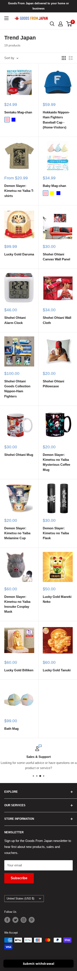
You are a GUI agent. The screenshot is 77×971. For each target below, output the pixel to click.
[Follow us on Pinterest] (32, 920)
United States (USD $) (20, 898)
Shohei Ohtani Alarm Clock (15, 320)
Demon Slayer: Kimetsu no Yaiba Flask (56, 533)
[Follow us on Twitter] (15, 920)
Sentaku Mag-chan (18, 112)
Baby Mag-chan (54, 186)
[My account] (60, 23)
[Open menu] (6, 18)
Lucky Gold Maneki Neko (57, 599)
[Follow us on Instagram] (24, 920)
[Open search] (52, 23)
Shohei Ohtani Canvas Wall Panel (56, 256)
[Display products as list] (71, 58)
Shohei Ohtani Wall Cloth (57, 320)
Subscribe (19, 878)
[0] (69, 23)
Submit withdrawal (38, 963)
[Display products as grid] (64, 58)
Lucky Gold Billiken (18, 670)
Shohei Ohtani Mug (18, 454)
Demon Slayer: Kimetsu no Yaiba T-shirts (19, 191)
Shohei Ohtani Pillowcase (53, 383)
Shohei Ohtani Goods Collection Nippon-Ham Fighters (17, 388)
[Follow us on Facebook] (7, 920)
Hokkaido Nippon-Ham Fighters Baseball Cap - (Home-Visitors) (56, 119)
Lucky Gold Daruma (19, 254)
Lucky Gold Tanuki (57, 670)
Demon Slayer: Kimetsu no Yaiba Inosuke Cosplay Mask (17, 604)
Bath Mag (11, 728)
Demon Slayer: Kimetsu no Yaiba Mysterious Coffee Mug (56, 462)
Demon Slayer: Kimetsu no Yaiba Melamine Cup (17, 533)
